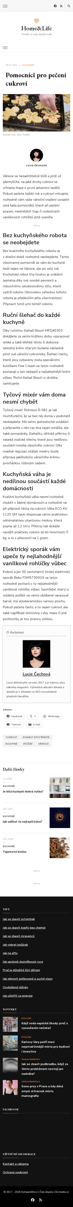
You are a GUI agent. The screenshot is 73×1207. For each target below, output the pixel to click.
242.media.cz (61, 1192)
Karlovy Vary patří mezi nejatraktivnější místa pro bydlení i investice (46, 1047)
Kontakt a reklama (16, 1164)
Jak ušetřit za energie (18, 996)
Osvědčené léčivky (15, 987)
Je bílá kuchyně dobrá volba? (23, 792)
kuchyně (11, 743)
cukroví (11, 737)
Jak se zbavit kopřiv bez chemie (24, 928)
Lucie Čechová (36, 165)
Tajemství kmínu (14, 852)
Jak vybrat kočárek (15, 945)
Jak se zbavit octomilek (19, 919)
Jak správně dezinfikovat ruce (23, 962)
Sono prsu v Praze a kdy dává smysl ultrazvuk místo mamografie (42, 1091)
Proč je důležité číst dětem (21, 970)
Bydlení (26, 1018)
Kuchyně (28, 65)
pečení (27, 743)
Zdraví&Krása (31, 1059)
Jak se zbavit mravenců (18, 936)
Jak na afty (10, 953)
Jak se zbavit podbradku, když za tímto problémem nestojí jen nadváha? (45, 1069)
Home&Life (36, 28)
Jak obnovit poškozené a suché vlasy (28, 979)
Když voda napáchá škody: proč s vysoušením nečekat (45, 1025)
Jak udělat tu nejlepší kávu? (23, 822)
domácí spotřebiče (36, 737)
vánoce (43, 743)
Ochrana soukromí (15, 1172)
